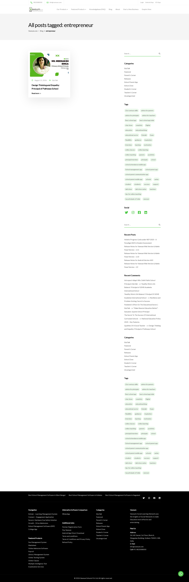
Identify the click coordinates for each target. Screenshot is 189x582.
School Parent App (131, 82)
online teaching (130, 155)
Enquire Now (146, 9)
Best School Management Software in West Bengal (46, 495)
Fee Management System (37, 542)
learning (138, 145)
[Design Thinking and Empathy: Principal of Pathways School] (49, 64)
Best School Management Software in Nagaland (122, 495)
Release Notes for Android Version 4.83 (138, 260)
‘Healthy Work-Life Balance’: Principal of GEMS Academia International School (139, 287)
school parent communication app (136, 174)
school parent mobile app (133, 179)
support (155, 184)
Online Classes (33, 561)
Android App (149, 2)
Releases (127, 79)
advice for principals (132, 115)
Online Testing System (36, 558)
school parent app (151, 169)
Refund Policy (67, 542)
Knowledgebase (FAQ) (97, 9)
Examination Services (36, 567)
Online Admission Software (38, 548)
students (137, 184)
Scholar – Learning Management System (42, 514)
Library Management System (38, 554)
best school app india (147, 120)
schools (148, 179)
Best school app (130, 120)
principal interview (131, 160)
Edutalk (144, 135)
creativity (139, 125)
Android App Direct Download (73, 533)
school (153, 160)
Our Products (61, 9)
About (118, 9)
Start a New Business (131, 9)
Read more (35, 93)
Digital (148, 125)
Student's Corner (130, 89)
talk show (128, 189)
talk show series (140, 189)
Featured (127, 72)
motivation (147, 145)
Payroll (31, 551)
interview (128, 145)
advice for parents (147, 110)
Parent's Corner (130, 75)
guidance (138, 140)
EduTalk (55, 80)
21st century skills (131, 110)
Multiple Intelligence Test (37, 564)
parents (142, 155)
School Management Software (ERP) (41, 526)
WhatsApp (66, 514)
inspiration (148, 140)
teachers (153, 189)
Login (142, 2)
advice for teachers (148, 115)
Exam (152, 135)
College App (32, 529)
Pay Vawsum (66, 530)
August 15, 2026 (41, 80)
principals (144, 160)
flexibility (128, 140)
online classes (130, 150)
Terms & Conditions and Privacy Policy (76, 539)
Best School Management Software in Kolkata (85, 495)
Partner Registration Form (72, 527)
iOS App (158, 2)
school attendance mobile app (135, 164)
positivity (151, 155)
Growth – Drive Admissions (38, 523)
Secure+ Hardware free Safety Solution (42, 520)
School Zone (128, 86)
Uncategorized (129, 96)
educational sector (131, 135)
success (147, 184)
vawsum (146, 199)
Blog (110, 9)
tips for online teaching (133, 194)
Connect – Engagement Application (41, 517)
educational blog (141, 130)
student (128, 184)
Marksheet (32, 545)
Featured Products (78, 9)
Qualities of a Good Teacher (134, 326)
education (128, 130)
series (156, 179)
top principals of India (132, 199)
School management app (133, 169)
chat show (128, 125)
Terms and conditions (70, 536)
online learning (143, 150)
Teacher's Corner (130, 93)
